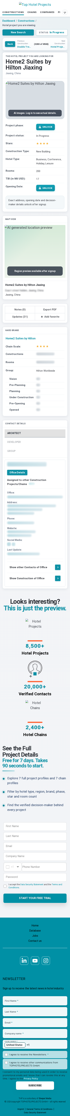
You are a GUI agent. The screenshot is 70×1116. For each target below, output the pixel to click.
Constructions (13, 12)
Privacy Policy (31, 1078)
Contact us (35, 940)
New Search (18, 32)
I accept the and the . (35, 886)
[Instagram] (46, 961)
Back (10, 44)
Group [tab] (11, 451)
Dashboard (8, 20)
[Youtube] (35, 961)
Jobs (35, 935)
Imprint (21, 1109)
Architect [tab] (14, 433)
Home (35, 925)
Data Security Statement (31, 884)
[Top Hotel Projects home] (35, 4)
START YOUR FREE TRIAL (35, 898)
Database (35, 930)
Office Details (17, 472)
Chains (32, 12)
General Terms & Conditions (39, 1109)
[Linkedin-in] (24, 961)
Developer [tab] (14, 442)
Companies (47, 12)
